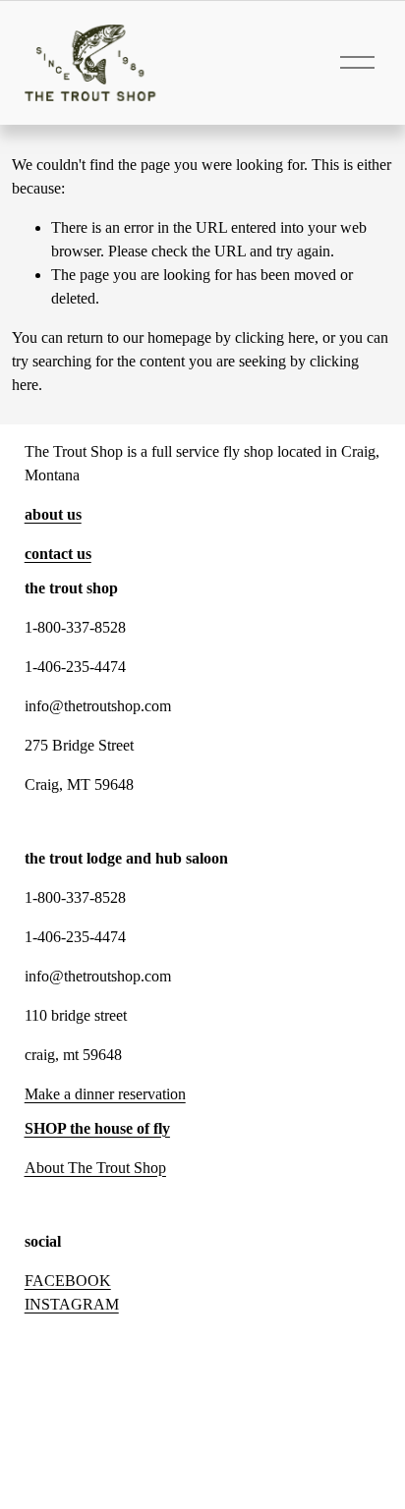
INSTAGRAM (72, 1304)
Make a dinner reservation (105, 1094)
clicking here (275, 337)
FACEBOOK (68, 1280)
